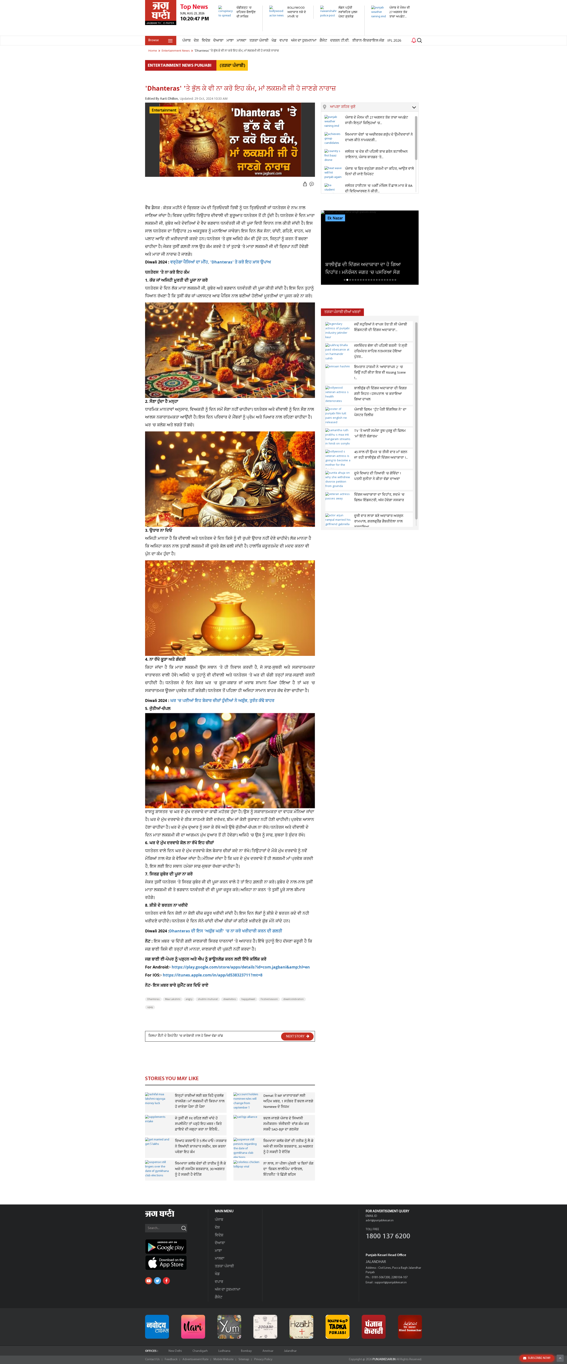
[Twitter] (157, 1280)
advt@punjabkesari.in (380, 1220)
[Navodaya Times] (157, 1327)
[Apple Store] (176, 1262)
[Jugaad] (265, 1327)
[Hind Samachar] (410, 1327)
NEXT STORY (295, 1036)
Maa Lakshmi (172, 999)
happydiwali (248, 999)
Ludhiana (224, 1351)
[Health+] (301, 1327)
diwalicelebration (293, 999)
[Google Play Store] (176, 1246)
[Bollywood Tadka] (338, 1327)
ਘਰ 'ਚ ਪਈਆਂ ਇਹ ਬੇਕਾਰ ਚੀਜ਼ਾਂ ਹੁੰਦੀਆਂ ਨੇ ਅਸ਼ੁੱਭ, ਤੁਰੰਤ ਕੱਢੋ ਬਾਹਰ (222, 701)
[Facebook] (166, 1280)
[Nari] (193, 1327)
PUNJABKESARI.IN (384, 1359)
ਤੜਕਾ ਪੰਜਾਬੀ (258, 40)
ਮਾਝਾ (230, 40)
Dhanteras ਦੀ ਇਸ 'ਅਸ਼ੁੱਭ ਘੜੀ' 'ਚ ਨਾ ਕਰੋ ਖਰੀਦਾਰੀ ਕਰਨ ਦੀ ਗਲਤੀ (225, 931)
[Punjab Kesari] (374, 1327)
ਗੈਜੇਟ (323, 40)
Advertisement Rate (195, 1359)
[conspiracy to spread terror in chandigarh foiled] (238, 29)
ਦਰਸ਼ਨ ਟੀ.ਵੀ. (339, 40)
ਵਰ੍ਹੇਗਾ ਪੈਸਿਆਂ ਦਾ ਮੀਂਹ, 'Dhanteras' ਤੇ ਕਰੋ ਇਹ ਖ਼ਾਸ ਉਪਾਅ (220, 262)
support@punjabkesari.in (391, 1282)
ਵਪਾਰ (284, 40)
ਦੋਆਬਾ (218, 40)
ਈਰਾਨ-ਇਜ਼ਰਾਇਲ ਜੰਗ (368, 40)
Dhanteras (153, 999)
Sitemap (244, 1359)
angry (189, 999)
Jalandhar (290, 1351)
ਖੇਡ (274, 40)
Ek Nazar (335, 218)
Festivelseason (269, 999)
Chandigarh (200, 1351)
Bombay (246, 1351)
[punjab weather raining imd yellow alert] (390, 21)
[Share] (305, 184)
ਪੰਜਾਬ (186, 40)
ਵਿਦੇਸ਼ (206, 40)
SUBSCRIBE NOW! (539, 1358)
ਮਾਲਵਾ (241, 40)
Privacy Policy (263, 1359)
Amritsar (267, 1351)
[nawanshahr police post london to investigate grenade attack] (339, 33)
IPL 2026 (394, 40)
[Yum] (229, 1327)
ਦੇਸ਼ (196, 40)
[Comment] (312, 184)
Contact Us (152, 1359)
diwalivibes (229, 999)
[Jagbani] (165, 1216)
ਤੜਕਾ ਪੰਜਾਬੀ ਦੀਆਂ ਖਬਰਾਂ (342, 312)
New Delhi (175, 1351)
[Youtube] (148, 1280)
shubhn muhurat (208, 999)
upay (150, 1007)
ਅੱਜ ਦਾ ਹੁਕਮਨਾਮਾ (304, 40)
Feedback (171, 1359)
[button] (374, 107)
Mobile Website (223, 1359)
